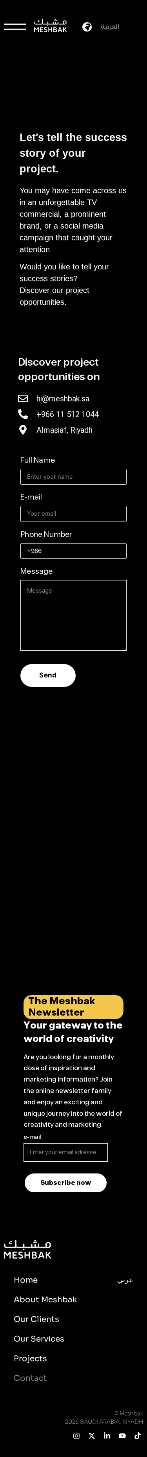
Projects (30, 1359)
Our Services (39, 1339)
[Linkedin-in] (107, 1435)
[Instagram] (76, 1435)
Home (26, 1280)
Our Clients (36, 1319)
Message (36, 571)
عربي (125, 1280)
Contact (30, 1378)
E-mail (31, 497)
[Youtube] (122, 1435)
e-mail (32, 1137)
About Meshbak (45, 1300)
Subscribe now (65, 1183)
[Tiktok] (137, 1435)
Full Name (37, 460)
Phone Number (46, 534)
